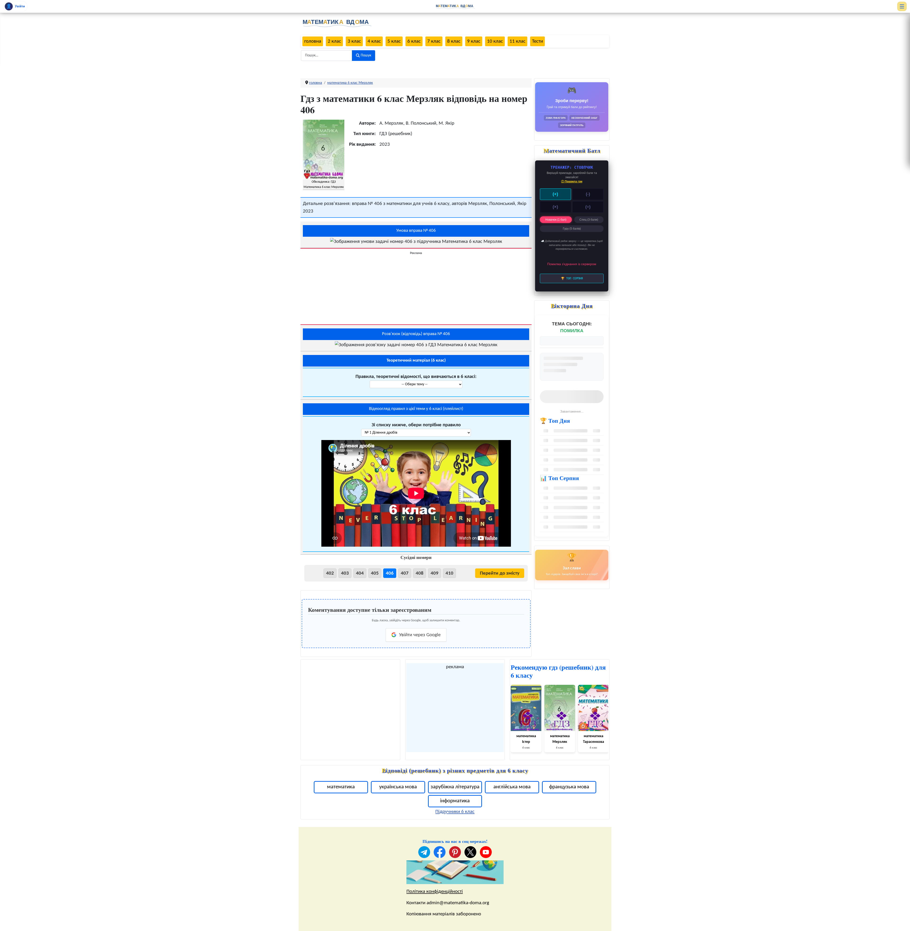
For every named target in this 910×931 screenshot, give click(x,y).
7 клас (434, 41)
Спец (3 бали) (588, 219)
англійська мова (512, 787)
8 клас (453, 41)
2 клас (334, 41)
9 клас (473, 41)
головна (312, 41)
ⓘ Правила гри (571, 181)
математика (341, 787)
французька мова (569, 787)
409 (434, 573)
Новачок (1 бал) (555, 219)
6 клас (414, 41)
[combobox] (326, 55)
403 (345, 573)
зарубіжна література (455, 787)
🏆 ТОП (572, 278)
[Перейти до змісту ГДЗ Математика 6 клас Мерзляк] (323, 149)
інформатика (455, 801)
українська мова (398, 787)
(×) (555, 206)
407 (405, 573)
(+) (555, 194)
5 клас (394, 41)
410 (449, 573)
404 (360, 573)
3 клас (354, 41)
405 (375, 573)
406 (390, 573)
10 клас (495, 41)
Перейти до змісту (499, 573)
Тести (537, 41)
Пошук (366, 55)
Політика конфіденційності (434, 891)
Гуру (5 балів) (572, 228)
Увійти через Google (420, 634)
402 (330, 573)
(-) (588, 194)
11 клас (517, 41)
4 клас (374, 41)
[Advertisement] (416, 289)
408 (419, 573)
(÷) (588, 206)
